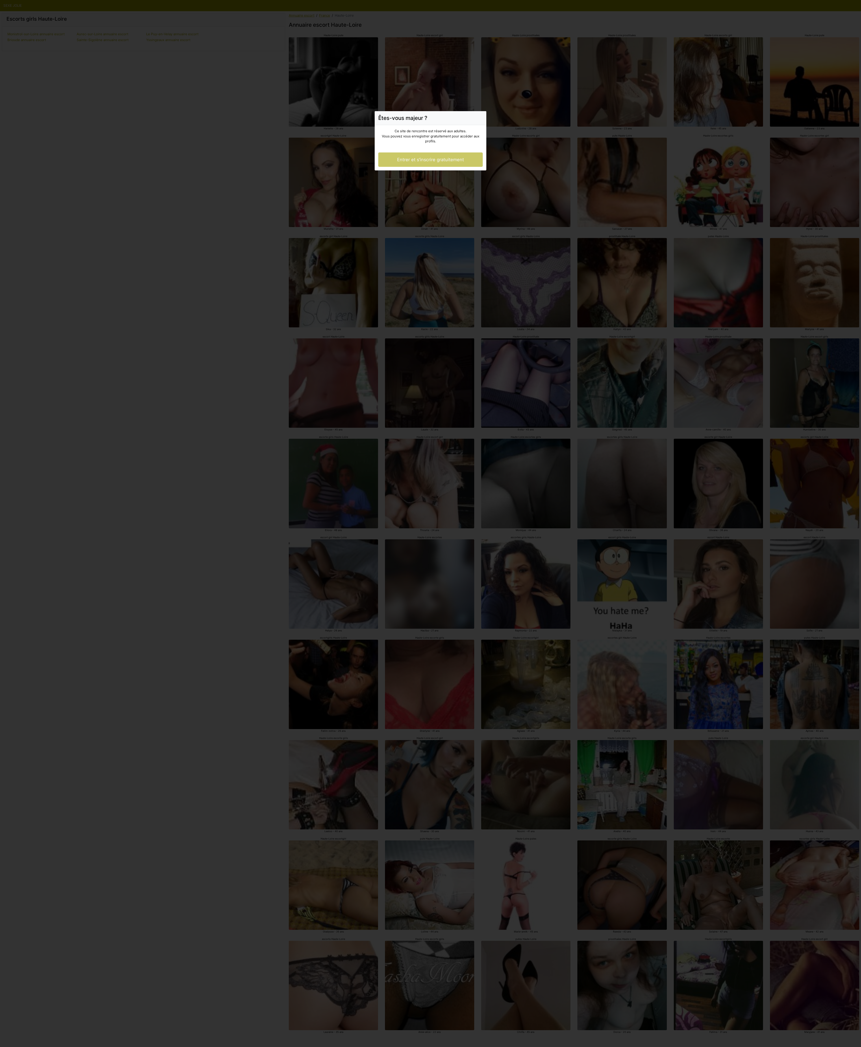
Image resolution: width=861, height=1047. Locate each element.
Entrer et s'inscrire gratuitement (430, 159)
